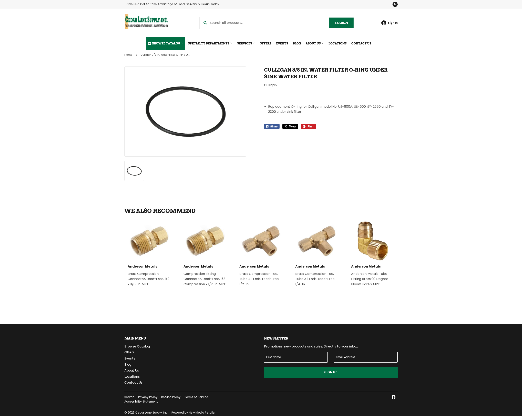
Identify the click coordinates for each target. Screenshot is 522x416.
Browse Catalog (166, 43)
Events (282, 43)
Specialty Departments (209, 43)
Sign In (393, 23)
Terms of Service (196, 397)
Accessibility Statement (141, 401)
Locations (337, 43)
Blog (297, 43)
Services (245, 43)
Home (128, 55)
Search (344, 23)
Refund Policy (170, 397)
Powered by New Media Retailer (193, 412)
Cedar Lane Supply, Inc (151, 412)
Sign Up (330, 372)
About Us (313, 43)
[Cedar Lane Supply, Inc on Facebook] (394, 397)
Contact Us (361, 43)
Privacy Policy (147, 397)
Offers (265, 43)
